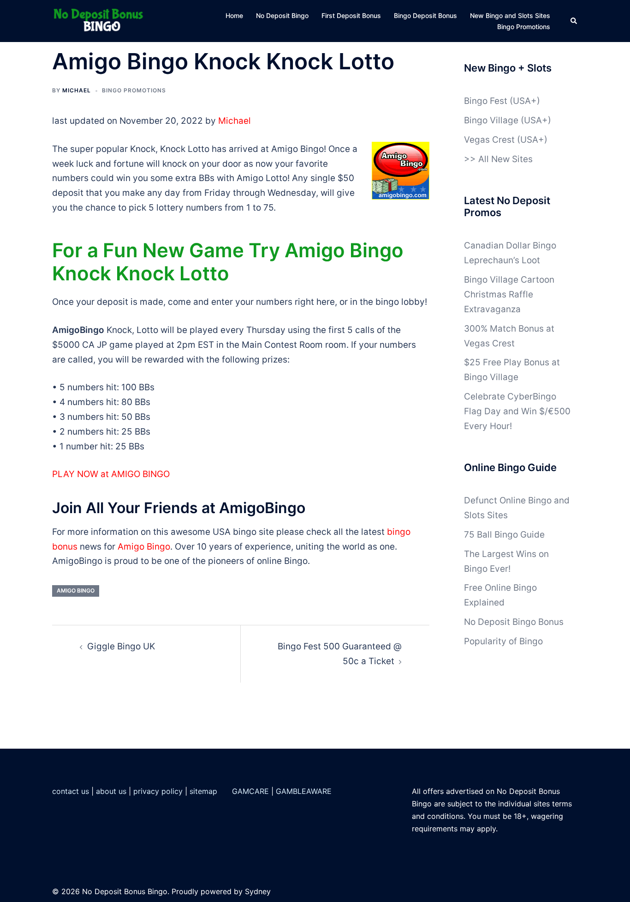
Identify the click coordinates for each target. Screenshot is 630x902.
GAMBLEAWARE (304, 791)
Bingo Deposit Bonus (425, 15)
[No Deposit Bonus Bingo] (100, 20)
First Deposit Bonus (351, 15)
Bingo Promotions (523, 26)
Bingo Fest (485, 101)
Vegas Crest (489, 139)
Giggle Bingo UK (121, 646)
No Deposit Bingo (282, 15)
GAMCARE (250, 791)
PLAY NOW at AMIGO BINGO (111, 474)
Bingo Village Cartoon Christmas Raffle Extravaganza (509, 294)
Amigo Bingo (144, 546)
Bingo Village (491, 120)
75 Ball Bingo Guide (504, 534)
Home (234, 15)
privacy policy (158, 791)
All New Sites (505, 159)
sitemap (203, 791)
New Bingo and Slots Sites (510, 15)
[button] (574, 21)
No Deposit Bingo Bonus (514, 622)
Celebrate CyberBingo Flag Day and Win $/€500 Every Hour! (517, 411)
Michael (76, 90)
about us (111, 791)
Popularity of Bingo (503, 641)
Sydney (258, 891)
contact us (70, 791)
